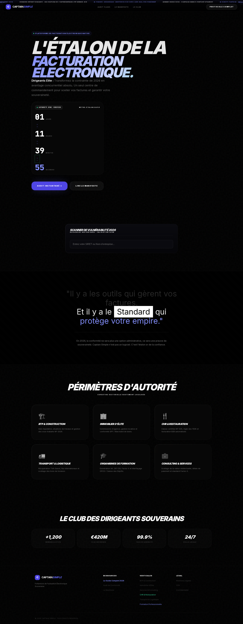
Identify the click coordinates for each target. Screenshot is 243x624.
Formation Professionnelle (151, 604)
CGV (178, 585)
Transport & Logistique (149, 599)
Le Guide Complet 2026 (113, 581)
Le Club (137, 7)
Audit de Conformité (111, 585)
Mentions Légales (183, 581)
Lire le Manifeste (87, 186)
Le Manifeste (122, 7)
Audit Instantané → (49, 186)
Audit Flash (104, 7)
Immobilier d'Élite (147, 585)
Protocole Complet (222, 7)
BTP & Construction (148, 581)
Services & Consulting (149, 590)
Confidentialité (182, 590)
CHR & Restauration (148, 595)
